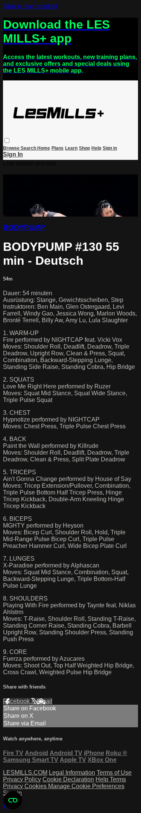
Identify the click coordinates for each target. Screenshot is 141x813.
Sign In (13, 154)
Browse (12, 148)
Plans (58, 148)
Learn (71, 148)
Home (43, 148)
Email (44, 701)
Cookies (36, 786)
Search (29, 148)
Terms (118, 779)
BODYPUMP (24, 227)
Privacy (13, 786)
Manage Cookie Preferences (86, 786)
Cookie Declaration (68, 779)
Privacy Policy (22, 779)
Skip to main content (30, 6)
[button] (7, 140)
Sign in (110, 148)
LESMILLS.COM (25, 772)
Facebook (17, 701)
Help (96, 148)
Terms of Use (114, 772)
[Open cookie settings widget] (13, 800)
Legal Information (72, 772)
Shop (84, 148)
